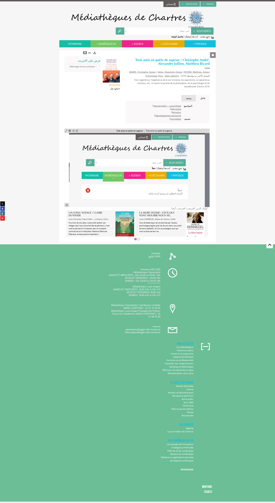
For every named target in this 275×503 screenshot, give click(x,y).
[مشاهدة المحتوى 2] (139, 239)
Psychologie (175, 118)
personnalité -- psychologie (167, 105)
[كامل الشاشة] (66, 131)
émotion (177, 112)
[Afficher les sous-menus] (204, 4)
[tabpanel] (137, 146)
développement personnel (168, 115)
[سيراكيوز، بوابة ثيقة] (137, 19)
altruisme (176, 109)
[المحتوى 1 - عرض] (135, 239)
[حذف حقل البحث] (126, 31)
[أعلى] (269, 245)
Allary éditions (172, 75)
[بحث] (153, 106)
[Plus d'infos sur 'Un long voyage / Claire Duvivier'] (124, 226)
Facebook (156, 253)
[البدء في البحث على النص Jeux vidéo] (120, 31)
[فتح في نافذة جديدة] (77, 131)
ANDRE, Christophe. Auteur (142, 72)
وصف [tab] (188, 98)
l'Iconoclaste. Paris (154, 75)
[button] (111, 70)
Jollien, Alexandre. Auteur (170, 72)
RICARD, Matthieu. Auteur (197, 72)
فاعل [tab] (202, 98)
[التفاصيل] (69, 131)
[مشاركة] (73, 131)
